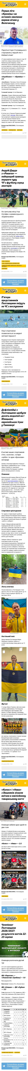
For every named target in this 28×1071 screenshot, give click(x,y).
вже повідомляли (13, 481)
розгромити (14, 248)
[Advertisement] (14, 149)
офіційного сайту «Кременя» (16, 46)
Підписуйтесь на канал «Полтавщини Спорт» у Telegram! (15, 282)
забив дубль (19, 236)
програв (13, 115)
